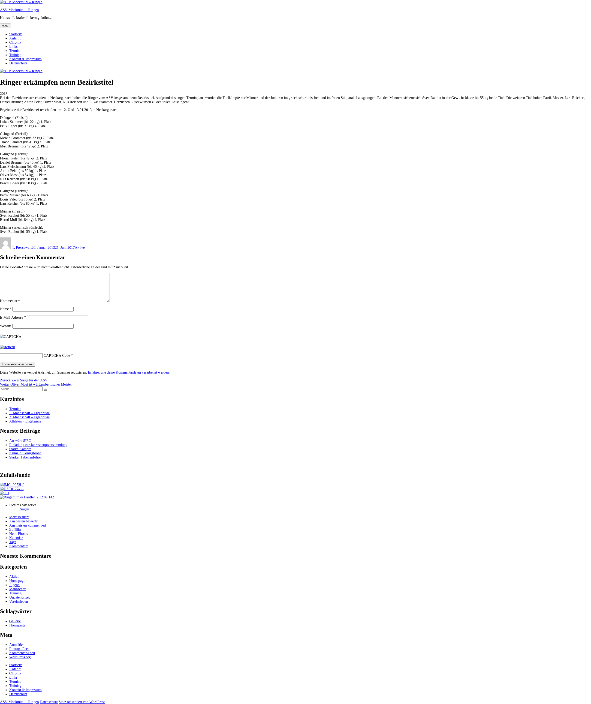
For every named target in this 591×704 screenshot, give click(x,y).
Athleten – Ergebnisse (25, 421)
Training (15, 55)
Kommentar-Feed (22, 653)
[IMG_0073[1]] (12, 485)
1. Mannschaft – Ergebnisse (29, 413)
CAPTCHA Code (57, 355)
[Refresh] (7, 347)
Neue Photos (18, 534)
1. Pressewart (22, 247)
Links (13, 46)
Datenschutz (18, 63)
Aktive (80, 247)
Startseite (15, 34)
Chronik (15, 42)
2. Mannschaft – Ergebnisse (29, 417)
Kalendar (16, 538)
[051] (4, 493)
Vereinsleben (18, 601)
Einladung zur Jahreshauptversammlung (38, 445)
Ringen (23, 509)
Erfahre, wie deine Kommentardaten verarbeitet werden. (129, 372)
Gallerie (15, 621)
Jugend (14, 585)
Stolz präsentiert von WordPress (82, 702)
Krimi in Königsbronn (25, 453)
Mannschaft (17, 589)
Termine (15, 51)
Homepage (17, 581)
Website (6, 326)
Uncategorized (19, 597)
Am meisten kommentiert (27, 525)
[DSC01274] (12, 489)
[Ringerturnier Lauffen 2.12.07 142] (27, 497)
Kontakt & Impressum (25, 59)
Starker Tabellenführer (25, 457)
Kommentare (18, 546)
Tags (12, 542)
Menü (5, 26)
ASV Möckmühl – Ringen (19, 10)
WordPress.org (20, 657)
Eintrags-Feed (19, 649)
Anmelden (16, 645)
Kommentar (10, 301)
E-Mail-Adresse (13, 317)
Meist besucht (19, 517)
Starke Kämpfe (20, 449)
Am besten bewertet (23, 521)
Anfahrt (15, 38)
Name (6, 309)
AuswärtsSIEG (20, 441)
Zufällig (15, 529)
